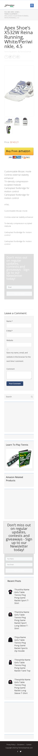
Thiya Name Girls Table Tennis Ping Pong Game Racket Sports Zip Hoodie (21, 644)
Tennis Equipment (10, 52)
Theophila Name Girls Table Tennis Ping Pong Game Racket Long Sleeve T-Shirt (22, 686)
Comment (10, 369)
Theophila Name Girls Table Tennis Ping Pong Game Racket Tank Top (22, 665)
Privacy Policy (11, 745)
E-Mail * (9, 331)
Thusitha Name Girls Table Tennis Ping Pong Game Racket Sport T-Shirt (21, 596)
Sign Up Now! (19, 570)
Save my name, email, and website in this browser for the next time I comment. (18, 357)
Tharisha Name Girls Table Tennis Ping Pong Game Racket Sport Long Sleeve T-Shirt (21, 620)
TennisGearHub (25, 52)
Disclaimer (20, 745)
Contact (28, 745)
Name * (9, 321)
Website (9, 340)
